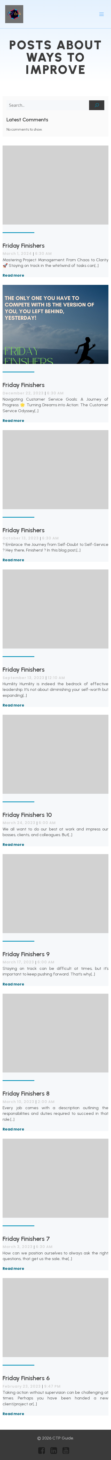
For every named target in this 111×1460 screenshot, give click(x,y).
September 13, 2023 (23, 677)
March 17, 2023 (18, 962)
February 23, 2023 (22, 1386)
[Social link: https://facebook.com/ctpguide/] (43, 1451)
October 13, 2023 (21, 538)
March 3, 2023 (18, 1246)
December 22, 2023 (23, 393)
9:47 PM (52, 1386)
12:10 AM (56, 677)
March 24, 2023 (19, 822)
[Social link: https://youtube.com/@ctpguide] (68, 1451)
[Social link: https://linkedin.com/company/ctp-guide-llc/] (56, 1451)
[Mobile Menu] (101, 14)
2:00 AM (46, 1101)
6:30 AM (43, 253)
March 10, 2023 (18, 1101)
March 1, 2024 (17, 253)
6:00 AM (47, 822)
